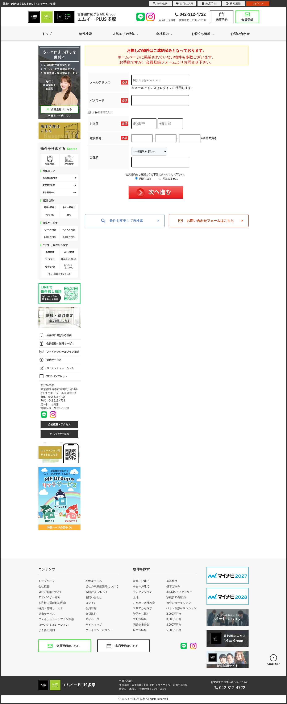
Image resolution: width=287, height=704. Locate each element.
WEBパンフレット (56, 376)
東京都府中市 (49, 192)
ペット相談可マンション (59, 274)
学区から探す (141, 613)
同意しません (170, 178)
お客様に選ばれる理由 (59, 335)
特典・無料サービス (50, 608)
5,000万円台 (69, 237)
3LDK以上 (50, 259)
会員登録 (247, 19)
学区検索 (69, 164)
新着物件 (50, 252)
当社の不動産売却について (102, 586)
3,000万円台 (69, 230)
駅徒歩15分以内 (68, 259)
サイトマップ (94, 624)
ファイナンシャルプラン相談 (62, 351)
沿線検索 (49, 164)
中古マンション (142, 591)
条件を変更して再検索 (126, 220)
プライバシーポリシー (99, 630)
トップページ (46, 580)
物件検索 (85, 34)
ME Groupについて (50, 591)
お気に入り (187, 3)
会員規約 (91, 613)
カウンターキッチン (69, 266)
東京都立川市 (49, 185)
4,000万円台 (50, 237)
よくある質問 (46, 630)
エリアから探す (142, 608)
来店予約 (222, 19)
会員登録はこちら (68, 645)
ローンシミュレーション (60, 368)
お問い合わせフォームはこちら (210, 220)
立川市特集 (140, 619)
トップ (47, 34)
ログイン (91, 602)
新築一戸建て (50, 207)
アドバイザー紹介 (59, 433)
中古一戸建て (69, 207)
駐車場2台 (50, 266)
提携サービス (54, 359)
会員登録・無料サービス (60, 343)
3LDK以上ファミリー (179, 591)
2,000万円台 (50, 230)
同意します (145, 178)
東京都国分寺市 (50, 178)
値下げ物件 (69, 252)
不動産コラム (94, 580)
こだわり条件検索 (144, 602)
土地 (69, 215)
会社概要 (43, 586)
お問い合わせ (240, 34)
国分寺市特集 (141, 624)
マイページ (92, 619)
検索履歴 (235, 3)
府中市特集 (140, 630)
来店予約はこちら (127, 645)
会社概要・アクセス (59, 424)
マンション (50, 215)
